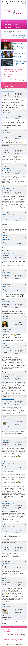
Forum (3, 1)
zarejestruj (16, 79)
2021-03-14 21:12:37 (8, 580)
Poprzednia (11, 74)
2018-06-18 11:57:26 (8, 253)
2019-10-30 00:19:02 (8, 399)
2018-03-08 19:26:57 (8, 239)
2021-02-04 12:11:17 (8, 503)
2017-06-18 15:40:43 (8, 148)
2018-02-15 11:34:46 (8, 214)
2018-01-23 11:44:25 (8, 168)
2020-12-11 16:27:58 (8, 463)
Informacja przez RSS (10, 83)
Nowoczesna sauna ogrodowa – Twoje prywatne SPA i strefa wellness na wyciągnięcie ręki (19, 46)
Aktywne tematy (12, 35)
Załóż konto (17, 1)
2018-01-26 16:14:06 (8, 188)
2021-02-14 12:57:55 (8, 526)
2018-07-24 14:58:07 (8, 286)
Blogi (7, 1)
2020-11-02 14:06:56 (8, 440)
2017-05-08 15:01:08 (8, 133)
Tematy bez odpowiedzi (22, 36)
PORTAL (7, 22)
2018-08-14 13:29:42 (8, 302)
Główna (15, 22)
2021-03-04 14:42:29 (8, 563)
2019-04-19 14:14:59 (8, 318)
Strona (5, 164)
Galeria (11, 1)
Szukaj (16, 24)
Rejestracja (8, 27)
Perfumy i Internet (15, 71)
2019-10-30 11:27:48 (8, 419)
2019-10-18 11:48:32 (8, 374)
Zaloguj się (23, 1)
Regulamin (8, 24)
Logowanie (18, 27)
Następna (7, 76)
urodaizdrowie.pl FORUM (9, 69)
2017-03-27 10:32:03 (8, 112)
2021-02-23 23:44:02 (8, 545)
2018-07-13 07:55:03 (8, 273)
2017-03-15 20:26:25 (8, 91)
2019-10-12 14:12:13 (8, 348)
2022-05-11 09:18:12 (8, 607)
